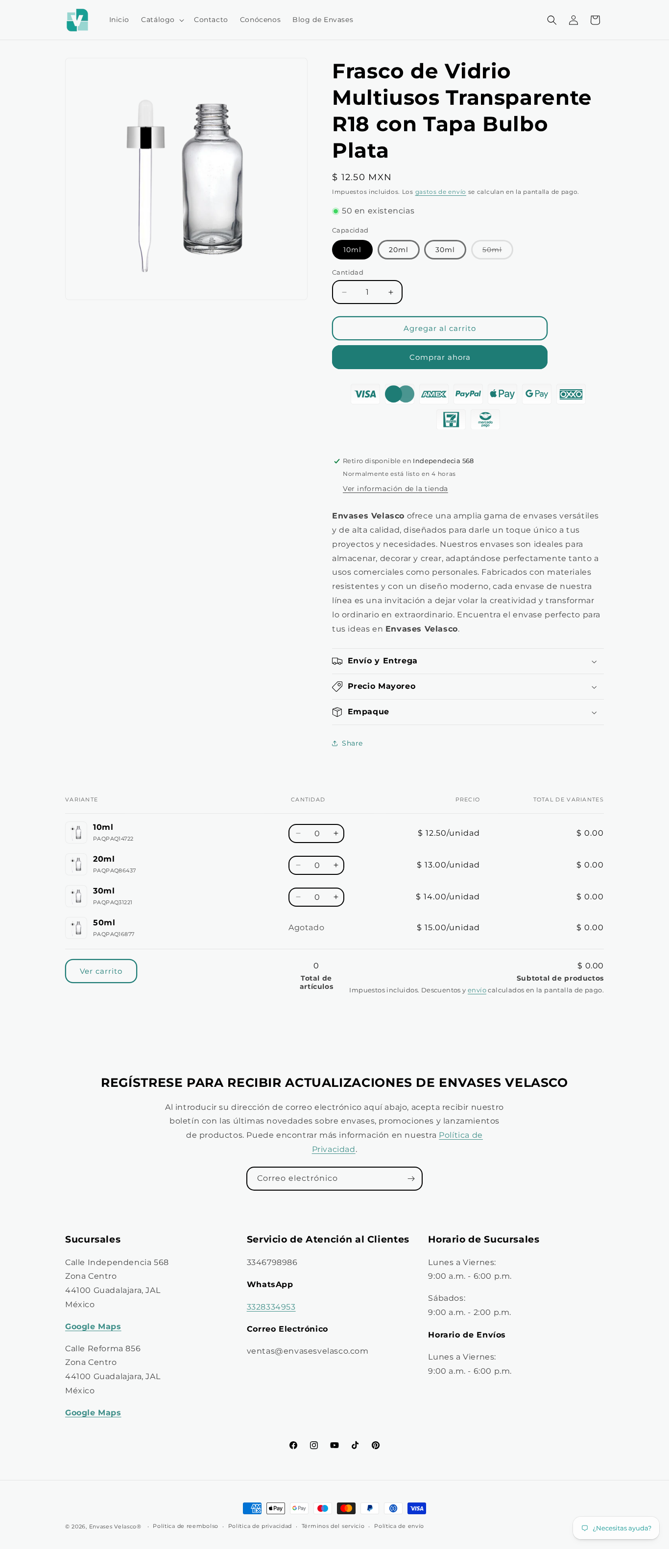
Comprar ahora (440, 357)
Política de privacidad (260, 1526)
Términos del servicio (333, 1526)
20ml (398, 249)
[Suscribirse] (411, 1179)
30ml (445, 249)
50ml (497, 252)
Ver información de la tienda (395, 488)
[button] (161, 19)
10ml (352, 249)
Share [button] (352, 743)
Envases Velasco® (115, 1526)
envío (477, 990)
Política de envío (399, 1526)
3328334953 (271, 1307)
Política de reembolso (185, 1526)
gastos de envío (441, 191)
